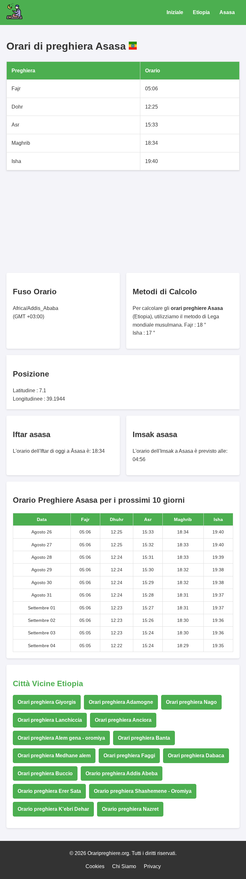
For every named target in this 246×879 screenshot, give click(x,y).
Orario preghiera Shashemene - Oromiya (143, 791)
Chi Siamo (124, 866)
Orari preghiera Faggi (129, 755)
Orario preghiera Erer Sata (49, 791)
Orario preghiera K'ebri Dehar (53, 809)
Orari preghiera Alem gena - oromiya (61, 738)
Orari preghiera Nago (191, 702)
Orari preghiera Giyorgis (47, 702)
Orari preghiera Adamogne (121, 702)
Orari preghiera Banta (144, 738)
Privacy (152, 866)
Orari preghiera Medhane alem (54, 755)
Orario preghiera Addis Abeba (122, 773)
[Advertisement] (123, 221)
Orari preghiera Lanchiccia (50, 720)
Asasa (227, 12)
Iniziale (175, 12)
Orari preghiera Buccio (45, 773)
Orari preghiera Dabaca (196, 755)
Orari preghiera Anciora (123, 720)
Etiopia (201, 12)
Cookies (95, 866)
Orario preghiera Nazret (130, 809)
